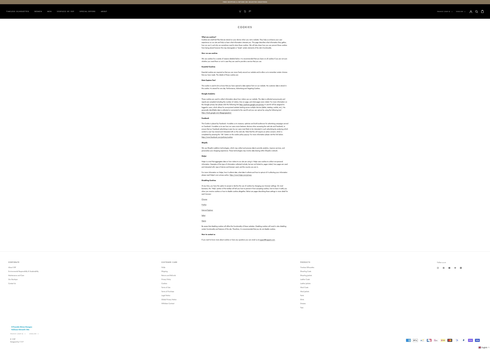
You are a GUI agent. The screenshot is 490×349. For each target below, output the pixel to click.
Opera (204, 221)
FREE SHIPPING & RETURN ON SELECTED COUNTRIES (245, 2)
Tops (301, 307)
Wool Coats (304, 287)
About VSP (12, 267)
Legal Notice (165, 295)
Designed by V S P (16, 342)
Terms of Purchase (167, 291)
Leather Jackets (305, 283)
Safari (203, 215)
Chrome (204, 199)
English (459, 11)
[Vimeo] (455, 267)
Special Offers (88, 11)
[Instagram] (438, 267)
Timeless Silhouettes (17, 11)
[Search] (476, 11)
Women (38, 11)
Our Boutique (13, 279)
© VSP (13, 339)
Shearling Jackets (306, 275)
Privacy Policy (166, 279)
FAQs (163, 267)
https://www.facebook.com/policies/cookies (217, 137)
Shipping (164, 271)
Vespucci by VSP (65, 11)
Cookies (164, 283)
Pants (302, 295)
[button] (484, 347)
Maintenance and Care (16, 275)
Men (49, 11)
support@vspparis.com (267, 240)
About (104, 11)
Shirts (302, 299)
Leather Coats (305, 279)
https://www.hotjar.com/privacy (241, 175)
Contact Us (12, 283)
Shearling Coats (305, 271)
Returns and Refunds (168, 275)
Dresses (303, 303)
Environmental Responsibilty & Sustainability (23, 271)
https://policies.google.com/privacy (251, 104)
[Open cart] (482, 11)
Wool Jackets (304, 291)
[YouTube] (449, 267)
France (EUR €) (443, 11)
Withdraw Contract (167, 303)
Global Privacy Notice (168, 299)
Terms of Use (165, 287)
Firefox (204, 204)
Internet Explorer (207, 210)
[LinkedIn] (461, 267)
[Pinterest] (443, 267)
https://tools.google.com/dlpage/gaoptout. (217, 113)
